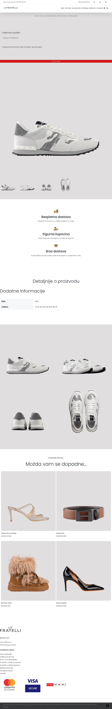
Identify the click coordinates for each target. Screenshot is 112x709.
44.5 (50, 307)
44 (47, 307)
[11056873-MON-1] (28, 546)
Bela (36, 301)
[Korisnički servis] (94, 2)
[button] (107, 8)
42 (38, 307)
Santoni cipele (61, 603)
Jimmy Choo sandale (8, 533)
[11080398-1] (28, 476)
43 (41, 307)
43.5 (43, 307)
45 (54, 307)
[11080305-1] (83, 546)
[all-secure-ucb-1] (56, 684)
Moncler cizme (6, 603)
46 (56, 307)
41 (36, 307)
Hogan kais (60, 533)
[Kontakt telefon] (106, 2)
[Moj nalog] (100, 2)
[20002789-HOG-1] (83, 476)
